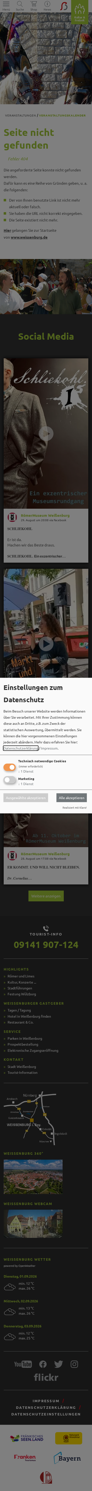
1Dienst (26, 771)
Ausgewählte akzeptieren (26, 797)
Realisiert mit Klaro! (75, 807)
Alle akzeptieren (71, 797)
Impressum (49, 748)
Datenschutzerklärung (20, 748)
